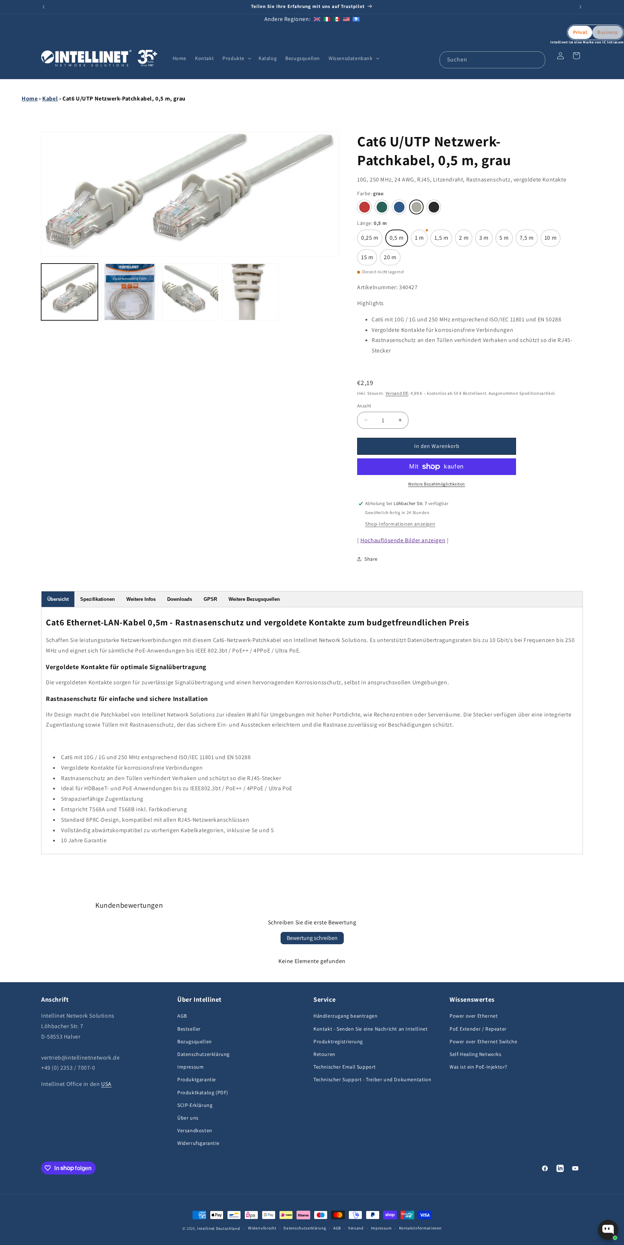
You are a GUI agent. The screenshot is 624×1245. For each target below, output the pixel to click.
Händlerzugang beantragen (345, 1016)
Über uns (188, 1117)
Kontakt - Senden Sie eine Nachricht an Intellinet (370, 1029)
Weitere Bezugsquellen (254, 599)
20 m (392, 259)
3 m (486, 240)
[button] (236, 58)
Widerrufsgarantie (198, 1143)
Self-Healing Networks (476, 1054)
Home (30, 98)
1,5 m (443, 240)
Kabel (50, 98)
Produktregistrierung (338, 1041)
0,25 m (371, 240)
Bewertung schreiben (312, 938)
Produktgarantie (196, 1079)
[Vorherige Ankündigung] (44, 7)
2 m (465, 240)
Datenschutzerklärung (203, 1054)
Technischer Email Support (344, 1067)
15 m (369, 259)
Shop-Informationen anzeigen (400, 524)
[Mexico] (336, 19)
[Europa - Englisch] (317, 19)
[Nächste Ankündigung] (580, 7)
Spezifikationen (97, 599)
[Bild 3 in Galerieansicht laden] (190, 292)
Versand (356, 1228)
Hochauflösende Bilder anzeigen (402, 540)
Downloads (179, 599)
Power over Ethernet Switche (483, 1041)
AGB (182, 1016)
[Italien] (326, 19)
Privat (580, 32)
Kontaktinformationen (420, 1228)
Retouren (324, 1054)
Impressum (190, 1067)
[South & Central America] (356, 19)
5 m (506, 240)
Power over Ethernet (474, 1016)
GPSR (210, 599)
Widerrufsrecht (262, 1228)
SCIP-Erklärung (194, 1105)
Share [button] (371, 559)
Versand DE (397, 393)
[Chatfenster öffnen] (608, 1230)
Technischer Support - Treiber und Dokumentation (372, 1079)
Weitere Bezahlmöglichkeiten (436, 484)
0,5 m (399, 240)
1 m (421, 240)
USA (106, 1084)
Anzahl (364, 406)
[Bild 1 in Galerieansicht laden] (69, 292)
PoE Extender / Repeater (478, 1029)
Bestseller (189, 1029)
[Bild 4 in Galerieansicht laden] (250, 292)
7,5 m (529, 240)
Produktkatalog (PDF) (202, 1092)
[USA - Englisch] (346, 19)
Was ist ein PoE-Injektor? (478, 1067)
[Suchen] (537, 60)
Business (607, 32)
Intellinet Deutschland (218, 1228)
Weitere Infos (141, 599)
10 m (552, 240)
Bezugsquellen (194, 1041)
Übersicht (58, 599)
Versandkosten (194, 1130)
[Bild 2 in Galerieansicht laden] (129, 292)
